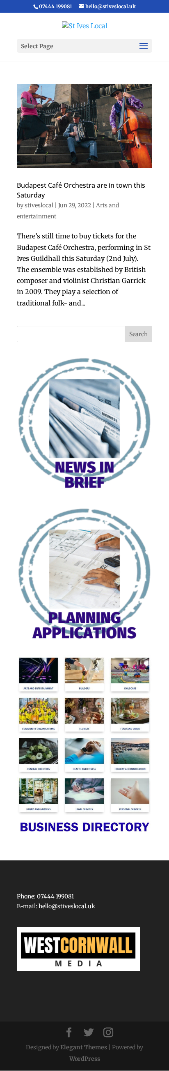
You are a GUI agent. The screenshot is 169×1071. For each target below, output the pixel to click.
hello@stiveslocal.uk (67, 906)
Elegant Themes (83, 1047)
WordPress (84, 1058)
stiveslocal (39, 205)
